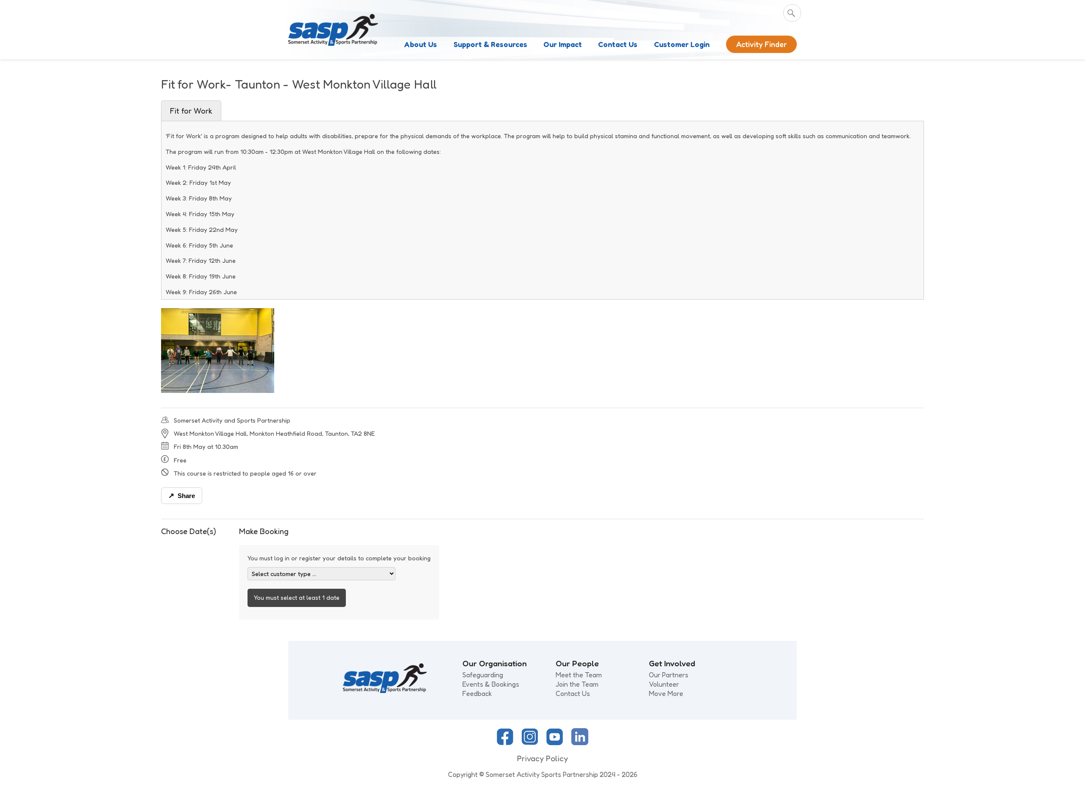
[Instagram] (530, 742)
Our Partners (668, 675)
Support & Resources (490, 44)
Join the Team (577, 684)
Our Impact (562, 44)
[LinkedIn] (579, 742)
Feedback (477, 693)
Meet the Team (579, 675)
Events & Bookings (490, 684)
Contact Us (617, 44)
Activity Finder (761, 44)
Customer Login (681, 44)
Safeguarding (482, 675)
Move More (666, 693)
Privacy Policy (542, 758)
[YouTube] (554, 742)
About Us (420, 44)
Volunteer (664, 684)
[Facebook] (505, 742)
